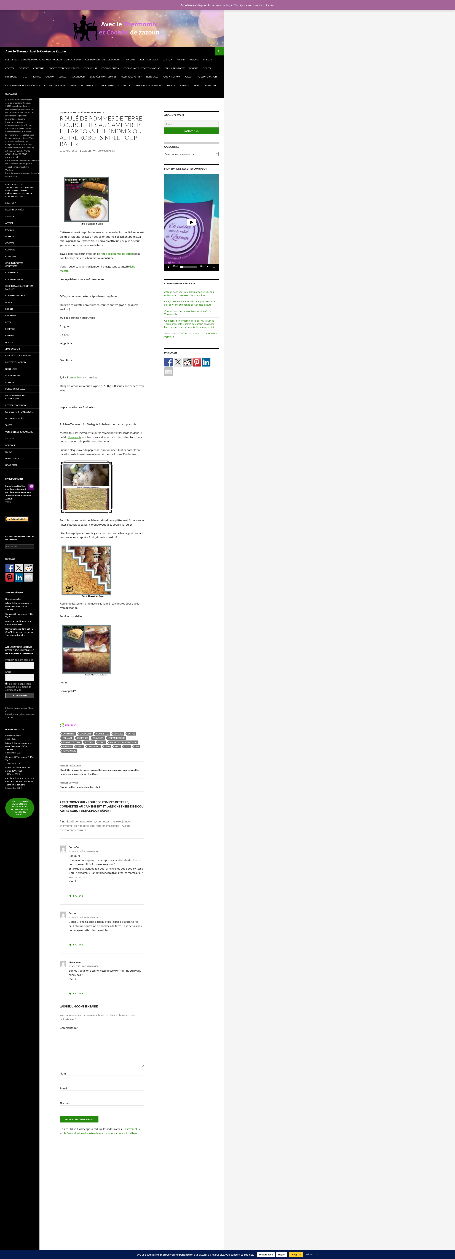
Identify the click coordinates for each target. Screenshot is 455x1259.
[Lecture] (169, 267)
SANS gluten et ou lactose (83, 85)
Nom (63, 1073)
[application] (191, 222)
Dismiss (269, 5)
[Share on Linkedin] (206, 362)
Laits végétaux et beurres (103, 77)
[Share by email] (168, 371)
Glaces (62, 77)
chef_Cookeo (171, 301)
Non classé (152, 77)
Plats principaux (171, 77)
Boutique (184, 85)
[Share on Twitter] (178, 362)
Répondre (77, 895)
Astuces (171, 85)
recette (89, 742)
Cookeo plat (90, 68)
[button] (191, 222)
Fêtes (24, 77)
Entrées (207, 68)
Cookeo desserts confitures (64, 68)
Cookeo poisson (110, 68)
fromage (36, 77)
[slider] (188, 267)
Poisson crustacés (207, 77)
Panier (197, 85)
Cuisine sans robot (174, 68)
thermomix (74, 437)
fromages (82, 738)
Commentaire (69, 1027)
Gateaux (50, 77)
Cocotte (9, 68)
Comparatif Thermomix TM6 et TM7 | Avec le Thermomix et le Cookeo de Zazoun (189, 322)
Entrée (131, 734)
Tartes (126, 85)
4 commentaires (105, 150)
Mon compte (212, 85)
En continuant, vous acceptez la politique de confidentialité (18, 686)
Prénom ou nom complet (19, 659)
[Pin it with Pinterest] (196, 362)
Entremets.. (11, 77)
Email (8, 671)
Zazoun (86, 150)
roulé (101, 742)
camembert (75, 377)
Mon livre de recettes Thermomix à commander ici (189, 325)
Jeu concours (78, 77)
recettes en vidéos (149, 59)
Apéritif (181, 59)
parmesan (98, 738)
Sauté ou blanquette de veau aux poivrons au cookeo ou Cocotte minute (189, 293)
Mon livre (130, 59)
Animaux (167, 59)
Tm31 (127, 746)
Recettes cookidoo (54, 85)
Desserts (193, 68)
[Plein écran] (214, 267)
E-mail (64, 1088)
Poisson (188, 77)
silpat (79, 746)
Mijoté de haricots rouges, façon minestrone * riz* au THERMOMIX (18, 606)
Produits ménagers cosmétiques (22, 85)
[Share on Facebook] (168, 362)
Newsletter (11, 94)
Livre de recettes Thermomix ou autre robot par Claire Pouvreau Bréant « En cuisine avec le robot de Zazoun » (62, 59)
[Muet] (208, 267)
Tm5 (137, 746)
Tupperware (69, 751)
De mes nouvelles (13, 599)
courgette (85, 734)
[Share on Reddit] (187, 362)
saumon (67, 746)
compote (24, 68)
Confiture (38, 68)
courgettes (102, 734)
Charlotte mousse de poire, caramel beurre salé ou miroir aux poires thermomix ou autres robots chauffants (100, 770)
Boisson (207, 59)
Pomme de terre (116, 738)
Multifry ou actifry (131, 77)
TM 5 (117, 746)
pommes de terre (71, 742)
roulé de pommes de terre (116, 253)
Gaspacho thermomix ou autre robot (80, 784)
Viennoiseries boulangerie (148, 85)
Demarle (118, 734)
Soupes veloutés (110, 85)
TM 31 (107, 746)
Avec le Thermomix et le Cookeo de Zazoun (35, 51)
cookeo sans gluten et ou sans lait (142, 68)
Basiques (194, 59)
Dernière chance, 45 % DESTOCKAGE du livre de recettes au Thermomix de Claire (19, 632)
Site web (65, 1103)
